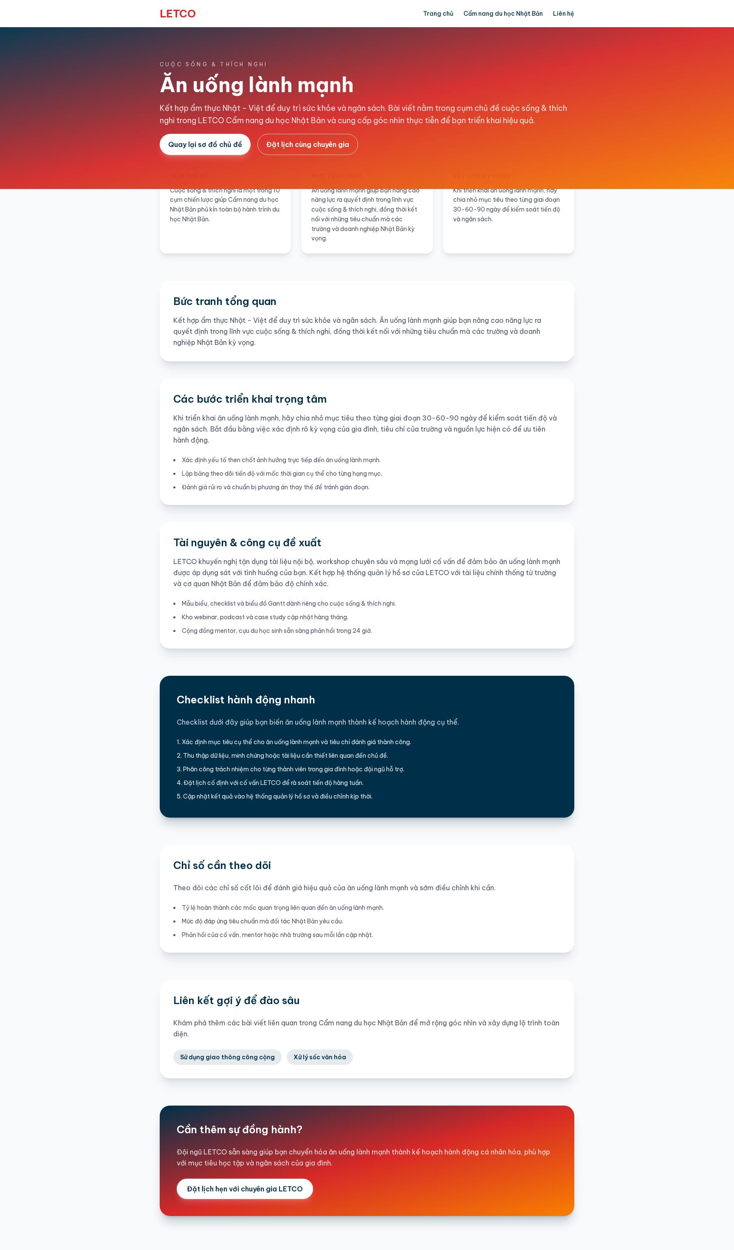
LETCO (177, 13)
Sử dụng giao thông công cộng (227, 1057)
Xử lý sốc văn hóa (320, 1057)
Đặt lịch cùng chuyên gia (307, 144)
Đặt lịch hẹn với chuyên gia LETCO (245, 1189)
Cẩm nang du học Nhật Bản (503, 13)
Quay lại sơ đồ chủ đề (205, 144)
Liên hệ (563, 13)
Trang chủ (438, 13)
